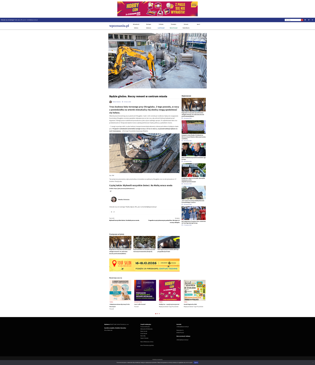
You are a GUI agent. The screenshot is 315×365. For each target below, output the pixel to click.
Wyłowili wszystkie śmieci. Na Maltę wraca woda (124, 219)
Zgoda (196, 362)
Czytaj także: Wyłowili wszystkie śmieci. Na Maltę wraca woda (140, 185)
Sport (198, 24)
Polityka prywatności (157, 359)
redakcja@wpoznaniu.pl (183, 326)
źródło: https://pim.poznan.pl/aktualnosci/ (121, 188)
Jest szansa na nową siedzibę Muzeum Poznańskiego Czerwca (193, 201)
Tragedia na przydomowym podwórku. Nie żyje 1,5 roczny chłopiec (164, 220)
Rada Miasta (186, 28)
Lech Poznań (161, 28)
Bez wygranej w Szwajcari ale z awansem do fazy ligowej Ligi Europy (194, 222)
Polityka (161, 24)
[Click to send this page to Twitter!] (114, 212)
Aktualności (136, 24)
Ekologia (148, 24)
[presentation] (110, 297)
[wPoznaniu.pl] (119, 25)
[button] (156, 313)
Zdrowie (186, 24)
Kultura (136, 28)
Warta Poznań (173, 28)
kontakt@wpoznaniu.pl (32, 20)
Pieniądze (173, 24)
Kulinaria (148, 28)
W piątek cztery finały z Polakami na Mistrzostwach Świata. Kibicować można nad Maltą (194, 136)
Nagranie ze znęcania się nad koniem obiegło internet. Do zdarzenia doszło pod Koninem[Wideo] (120, 251)
